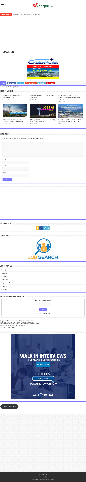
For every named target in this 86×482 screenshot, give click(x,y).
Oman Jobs (4, 286)
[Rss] (37, 228)
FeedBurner (46, 313)
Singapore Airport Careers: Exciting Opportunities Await (13, 120)
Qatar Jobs (4, 276)
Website (5, 172)
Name (4, 159)
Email (4, 166)
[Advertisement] (43, 32)
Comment (6, 141)
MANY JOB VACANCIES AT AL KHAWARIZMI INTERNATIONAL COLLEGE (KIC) (69, 97)
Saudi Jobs (4, 279)
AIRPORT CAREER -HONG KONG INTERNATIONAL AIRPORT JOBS (69, 120)
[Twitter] (45, 228)
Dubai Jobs (4, 270)
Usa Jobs (4, 289)
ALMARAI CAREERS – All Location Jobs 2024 (27, 14)
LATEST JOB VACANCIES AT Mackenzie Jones (12, 96)
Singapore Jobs (6, 283)
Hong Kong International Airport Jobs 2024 (13, 325)
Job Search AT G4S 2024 (7, 327)
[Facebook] (41, 228)
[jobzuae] (43, 5)
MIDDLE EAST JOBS (9, 407)
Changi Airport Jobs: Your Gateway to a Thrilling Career (42, 120)
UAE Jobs (4, 273)
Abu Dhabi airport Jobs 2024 (14, 86)
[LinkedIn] (48, 228)
